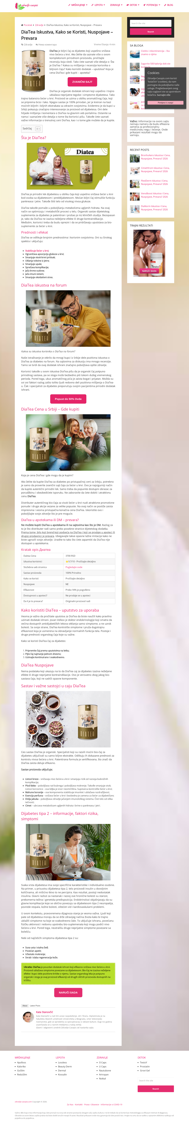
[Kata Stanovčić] (28, 1021)
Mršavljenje (78, 5)
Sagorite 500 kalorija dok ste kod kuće (155, 65)
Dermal (62, 1070)
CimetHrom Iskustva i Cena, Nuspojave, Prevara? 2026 (155, 169)
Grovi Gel (145, 1070)
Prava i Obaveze (91, 1104)
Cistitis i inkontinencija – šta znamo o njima (155, 52)
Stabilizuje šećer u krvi (36, 250)
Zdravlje (115, 5)
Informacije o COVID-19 (111, 1104)
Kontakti (79, 1104)
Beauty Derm (65, 1066)
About (25, 1006)
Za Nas (70, 1104)
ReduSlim (22, 1074)
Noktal (102, 1078)
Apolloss (21, 1062)
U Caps (102, 1066)
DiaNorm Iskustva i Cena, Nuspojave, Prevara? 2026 (154, 208)
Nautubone (105, 1070)
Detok (133, 5)
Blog (170, 5)
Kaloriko (21, 1066)
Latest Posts (35, 1006)
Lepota (98, 5)
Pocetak (28, 25)
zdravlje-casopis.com (23, 1101)
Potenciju (152, 5)
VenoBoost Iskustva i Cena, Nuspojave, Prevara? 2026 (155, 195)
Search (150, 32)
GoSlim (21, 1070)
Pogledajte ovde (74, 567)
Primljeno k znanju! (165, 103)
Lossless (62, 1062)
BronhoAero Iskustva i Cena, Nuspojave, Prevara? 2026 (155, 157)
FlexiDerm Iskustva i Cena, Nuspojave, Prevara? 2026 (154, 182)
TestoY (143, 1062)
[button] (36, 128)
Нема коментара (47, 44)
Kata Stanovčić (44, 1012)
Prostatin (145, 1066)
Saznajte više (163, 94)
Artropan (104, 1074)
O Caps (102, 1062)
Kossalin (62, 1074)
